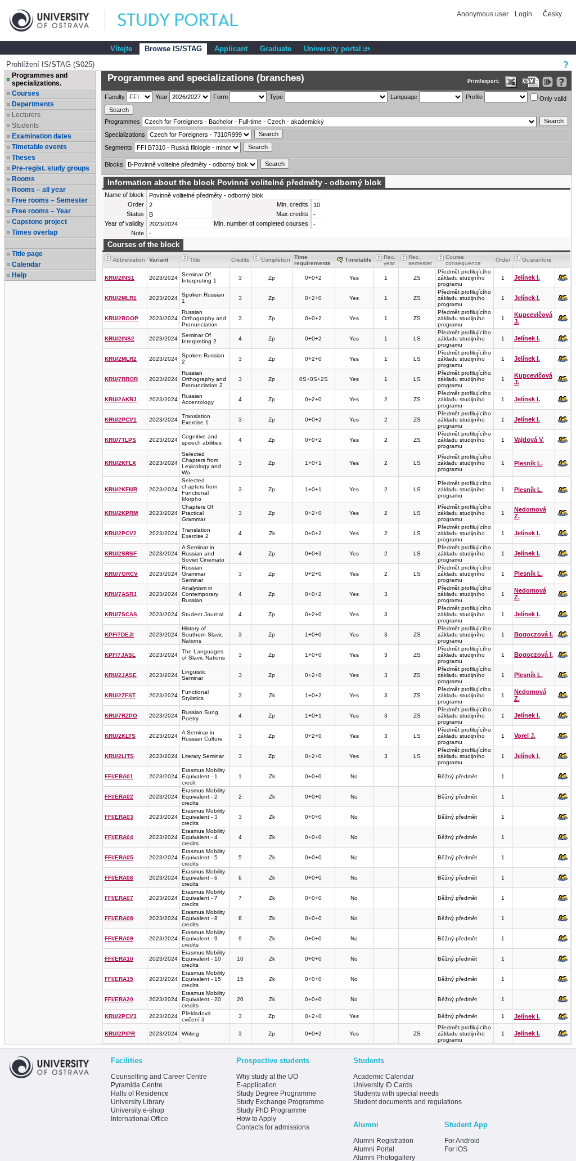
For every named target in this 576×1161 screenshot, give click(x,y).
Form (220, 96)
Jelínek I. (527, 277)
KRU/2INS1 (119, 278)
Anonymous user (483, 14)
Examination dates (41, 136)
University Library (137, 1102)
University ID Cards (382, 1085)
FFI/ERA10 (119, 959)
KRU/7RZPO (121, 715)
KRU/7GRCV (121, 574)
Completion (275, 260)
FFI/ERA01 (119, 776)
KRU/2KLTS (120, 736)
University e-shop (137, 1110)
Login (523, 14)
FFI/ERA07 (119, 898)
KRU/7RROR (121, 379)
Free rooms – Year (41, 211)
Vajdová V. (529, 439)
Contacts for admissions (272, 1127)
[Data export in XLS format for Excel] (511, 82)
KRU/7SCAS (121, 614)
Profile (474, 96)
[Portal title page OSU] (188, 21)
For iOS (455, 1149)
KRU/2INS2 (119, 338)
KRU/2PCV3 (121, 1016)
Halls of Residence (140, 1093)
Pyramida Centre (137, 1085)
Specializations (125, 134)
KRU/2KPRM (121, 513)
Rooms (23, 179)
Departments (33, 104)
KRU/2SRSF (121, 553)
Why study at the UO (267, 1077)
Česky (552, 14)
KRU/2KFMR (121, 489)
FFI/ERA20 (119, 999)
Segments (118, 147)
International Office (139, 1119)
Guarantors (536, 260)
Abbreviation (128, 260)
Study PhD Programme (271, 1110)
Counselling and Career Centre (159, 1077)
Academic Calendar (383, 1077)
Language (403, 96)
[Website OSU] (57, 21)
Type (276, 96)
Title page (27, 254)
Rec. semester (420, 260)
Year (161, 96)
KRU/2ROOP (121, 318)
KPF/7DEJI (119, 634)
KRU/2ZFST (120, 695)
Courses (25, 93)
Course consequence (463, 260)
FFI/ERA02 (119, 797)
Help (19, 275)
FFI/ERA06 (119, 878)
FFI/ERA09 (119, 938)
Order (503, 260)
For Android (462, 1141)
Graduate (275, 48)
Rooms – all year (39, 190)
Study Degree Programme (276, 1093)
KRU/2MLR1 (121, 298)
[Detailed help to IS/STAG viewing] (562, 82)
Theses (23, 158)
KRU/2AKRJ (121, 399)
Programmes (122, 121)
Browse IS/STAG (173, 48)
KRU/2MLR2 (121, 359)
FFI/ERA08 (119, 918)
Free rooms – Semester (50, 200)
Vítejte (121, 48)
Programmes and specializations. (40, 79)
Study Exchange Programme (280, 1102)
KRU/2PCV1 (121, 419)
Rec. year (389, 260)
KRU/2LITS (119, 756)
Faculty (115, 96)
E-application (256, 1085)
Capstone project (39, 222)
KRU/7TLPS (120, 440)
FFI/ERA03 (119, 817)
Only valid (552, 98)
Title (195, 260)
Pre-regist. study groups (50, 168)
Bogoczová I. (533, 634)
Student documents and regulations (407, 1102)
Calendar (26, 264)
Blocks (114, 164)
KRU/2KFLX (120, 463)
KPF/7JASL (120, 655)
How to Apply (256, 1119)
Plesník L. (528, 463)
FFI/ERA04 (119, 837)
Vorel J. (525, 735)
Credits (240, 260)
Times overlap (34, 232)
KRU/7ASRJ (121, 594)
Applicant (231, 48)
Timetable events (39, 147)
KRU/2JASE (121, 675)
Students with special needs (396, 1093)
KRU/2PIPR (120, 1033)
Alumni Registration (383, 1141)
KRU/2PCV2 (121, 533)
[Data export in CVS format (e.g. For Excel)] (530, 82)
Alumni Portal (373, 1149)
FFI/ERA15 (119, 979)
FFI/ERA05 (119, 857)
